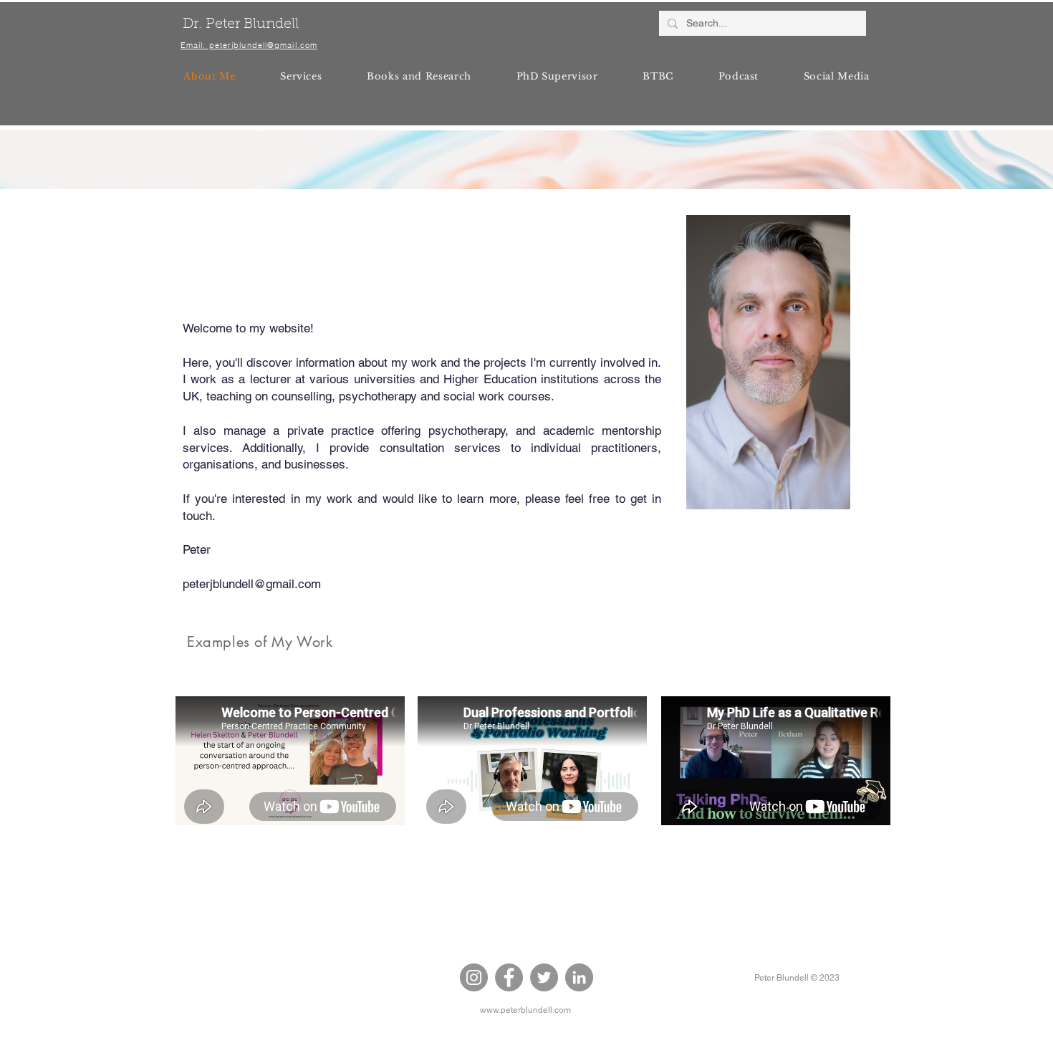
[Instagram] (474, 977)
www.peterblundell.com (525, 1010)
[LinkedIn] (579, 977)
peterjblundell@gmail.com (252, 584)
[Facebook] (509, 977)
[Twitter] (544, 977)
